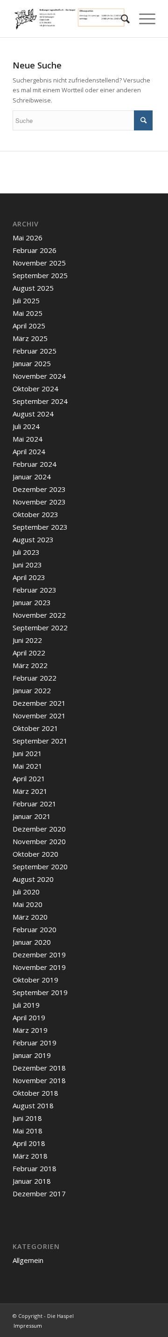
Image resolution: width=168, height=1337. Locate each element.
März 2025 (30, 338)
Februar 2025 (34, 350)
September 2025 (40, 275)
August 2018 (33, 1105)
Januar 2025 (32, 363)
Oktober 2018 (35, 1093)
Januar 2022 (32, 690)
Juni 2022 (27, 640)
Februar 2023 (34, 589)
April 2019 (29, 1017)
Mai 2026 (27, 237)
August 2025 (33, 288)
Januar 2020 (32, 942)
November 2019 (39, 967)
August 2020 (33, 879)
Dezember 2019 (39, 954)
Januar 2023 (32, 602)
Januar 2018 (32, 1181)
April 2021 (29, 778)
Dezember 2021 (39, 703)
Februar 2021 (34, 803)
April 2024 (29, 451)
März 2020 (30, 916)
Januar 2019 (32, 1055)
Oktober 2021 (35, 728)
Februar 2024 (34, 464)
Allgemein (28, 1260)
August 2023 (33, 539)
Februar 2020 (34, 929)
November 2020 (39, 841)
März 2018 (30, 1155)
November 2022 (39, 615)
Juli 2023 (26, 552)
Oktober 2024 (35, 388)
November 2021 (39, 715)
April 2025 (29, 325)
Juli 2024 (26, 426)
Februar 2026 (34, 250)
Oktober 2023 (35, 514)
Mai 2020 (27, 904)
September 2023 (40, 527)
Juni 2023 (27, 564)
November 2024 (39, 376)
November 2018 (39, 1080)
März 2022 (30, 665)
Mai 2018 (27, 1130)
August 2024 (33, 413)
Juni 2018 (27, 1118)
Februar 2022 (34, 677)
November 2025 (39, 262)
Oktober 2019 (35, 979)
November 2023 (39, 501)
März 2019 (30, 1030)
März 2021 (30, 791)
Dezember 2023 (39, 489)
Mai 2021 (27, 766)
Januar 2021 (32, 816)
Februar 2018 (34, 1168)
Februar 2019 (34, 1042)
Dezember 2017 (39, 1193)
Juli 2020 (26, 891)
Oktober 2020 (35, 854)
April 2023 (29, 577)
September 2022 (40, 627)
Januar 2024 (32, 476)
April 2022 (29, 652)
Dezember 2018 (39, 1067)
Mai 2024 (27, 438)
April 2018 (29, 1143)
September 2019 (40, 992)
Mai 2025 (27, 313)
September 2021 (40, 740)
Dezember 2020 (39, 828)
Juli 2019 (26, 1005)
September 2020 (40, 866)
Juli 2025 (26, 300)
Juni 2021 (27, 753)
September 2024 (40, 401)
